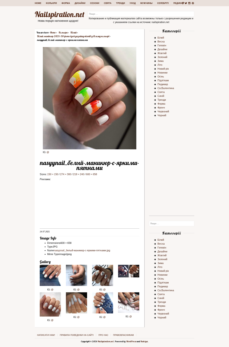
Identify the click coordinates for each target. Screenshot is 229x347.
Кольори (51, 3)
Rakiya (144, 341)
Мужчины (146, 3)
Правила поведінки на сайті (77, 335)
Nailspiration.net (59, 14)
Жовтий (162, 53)
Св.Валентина (165, 88)
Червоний (163, 111)
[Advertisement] (89, 206)
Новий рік (163, 68)
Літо (159, 65)
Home (38, 3)
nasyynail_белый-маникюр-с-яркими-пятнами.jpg (82, 250)
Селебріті (163, 3)
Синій (160, 96)
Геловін (161, 45)
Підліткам (163, 80)
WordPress (131, 341)
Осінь (160, 76)
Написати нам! (46, 335)
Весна (161, 41)
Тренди (120, 3)
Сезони (94, 3)
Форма (66, 3)
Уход (133, 3)
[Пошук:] (141, 13)
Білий (160, 37)
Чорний (161, 115)
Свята (107, 3)
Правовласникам (123, 335)
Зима (160, 61)
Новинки (162, 72)
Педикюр (178, 3)
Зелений (162, 57)
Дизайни (80, 3)
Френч (161, 107)
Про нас (103, 335)
